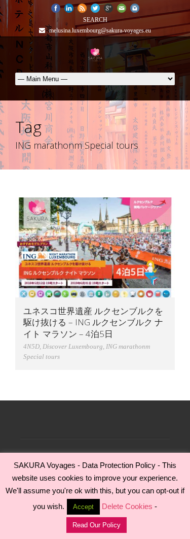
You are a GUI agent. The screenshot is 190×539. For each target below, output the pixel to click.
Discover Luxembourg (73, 346)
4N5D (31, 346)
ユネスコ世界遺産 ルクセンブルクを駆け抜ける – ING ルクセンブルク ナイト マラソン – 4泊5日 (93, 322)
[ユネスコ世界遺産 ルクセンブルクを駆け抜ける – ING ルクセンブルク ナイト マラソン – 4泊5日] (95, 247)
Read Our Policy (96, 525)
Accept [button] (83, 507)
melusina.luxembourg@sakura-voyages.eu (99, 30)
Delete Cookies (127, 506)
